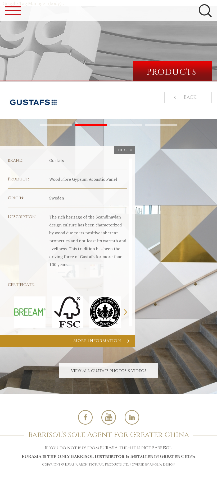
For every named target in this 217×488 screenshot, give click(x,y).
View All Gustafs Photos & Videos (108, 371)
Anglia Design (162, 464)
